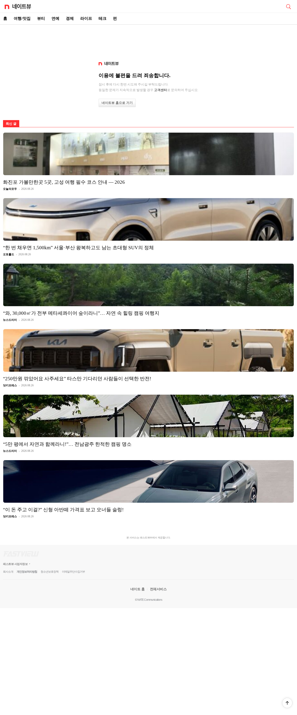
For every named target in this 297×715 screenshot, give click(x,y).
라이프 (86, 18)
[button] (287, 702)
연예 (55, 18)
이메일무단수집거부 (73, 571)
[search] (288, 6)
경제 (70, 18)
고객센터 (160, 90)
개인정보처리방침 (27, 571)
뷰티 (41, 18)
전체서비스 (158, 589)
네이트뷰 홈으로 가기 (117, 103)
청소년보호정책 (49, 571)
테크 (103, 18)
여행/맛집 (22, 18)
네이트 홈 (137, 589)
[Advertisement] (148, 40)
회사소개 (8, 571)
